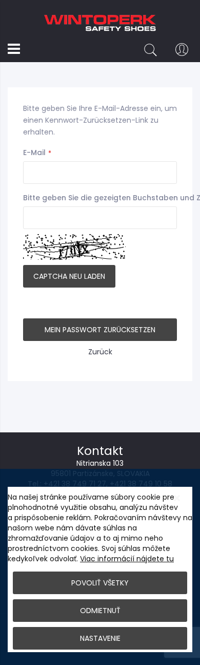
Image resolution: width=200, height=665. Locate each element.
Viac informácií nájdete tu (127, 559)
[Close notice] (177, 498)
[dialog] (100, 567)
